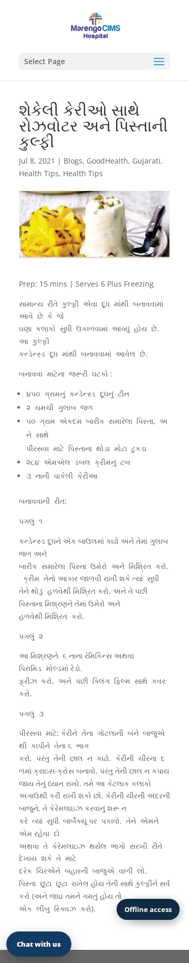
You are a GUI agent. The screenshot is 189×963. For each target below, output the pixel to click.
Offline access (148, 909)
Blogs (73, 161)
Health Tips (39, 173)
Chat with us (39, 944)
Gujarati (146, 161)
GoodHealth (107, 161)
